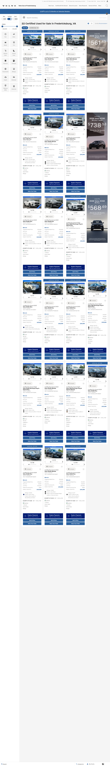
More (99, 6)
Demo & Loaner (73, 5)
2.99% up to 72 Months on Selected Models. (55, 11)
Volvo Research (83, 6)
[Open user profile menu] (107, 1)
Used (15, 16)
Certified (10, 16)
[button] (107, 5)
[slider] (2, 26)
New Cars (51, 5)
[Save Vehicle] (40, 54)
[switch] (4, 18)
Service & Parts (93, 5)
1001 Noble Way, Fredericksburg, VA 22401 (76, 1)
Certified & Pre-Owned (61, 5)
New (4, 16)
